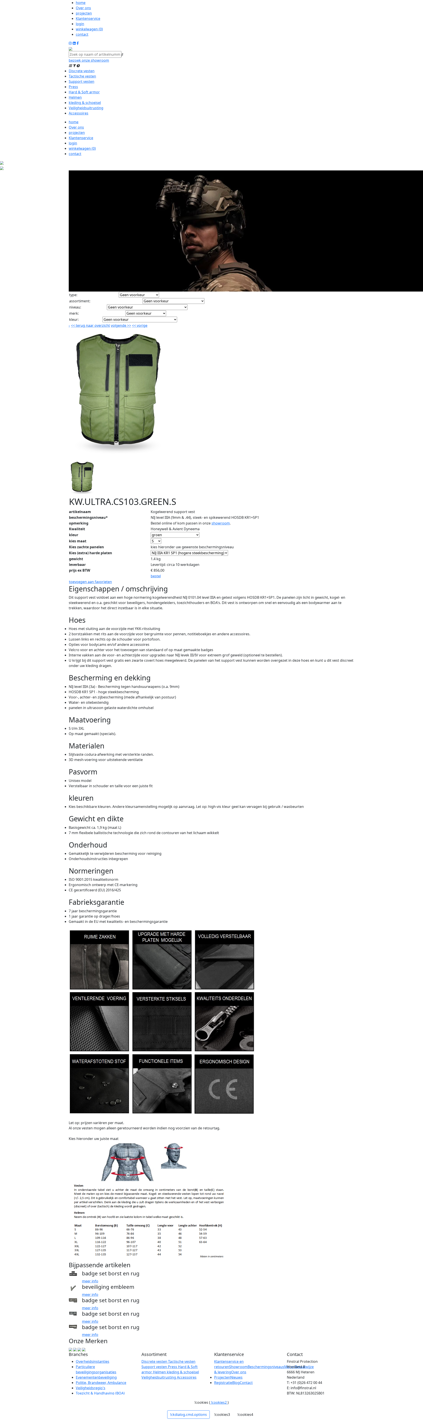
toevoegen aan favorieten (90, 581)
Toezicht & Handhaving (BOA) (100, 1393)
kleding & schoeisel (85, 102)
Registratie (223, 1382)
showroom (221, 523)
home (80, 2)
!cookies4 (245, 1414)
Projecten (222, 1377)
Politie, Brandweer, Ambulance (101, 1382)
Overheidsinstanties (92, 1361)
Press (73, 86)
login (80, 23)
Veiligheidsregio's (90, 1387)
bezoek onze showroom (89, 60)
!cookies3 (222, 1414)
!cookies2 (219, 1402)
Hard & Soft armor (84, 92)
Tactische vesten (82, 76)
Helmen (75, 97)
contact (82, 34)
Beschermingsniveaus (266, 1366)
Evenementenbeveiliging (96, 1377)
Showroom (238, 1366)
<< (134, 325)
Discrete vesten (82, 70)
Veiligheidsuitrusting (86, 107)
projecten (84, 13)
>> (128, 325)
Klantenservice (88, 18)
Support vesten (81, 81)
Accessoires (78, 113)
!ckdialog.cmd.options (188, 1414)
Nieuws (236, 1377)
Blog (236, 1382)
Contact (246, 1382)
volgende (121, 325)
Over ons (83, 8)
